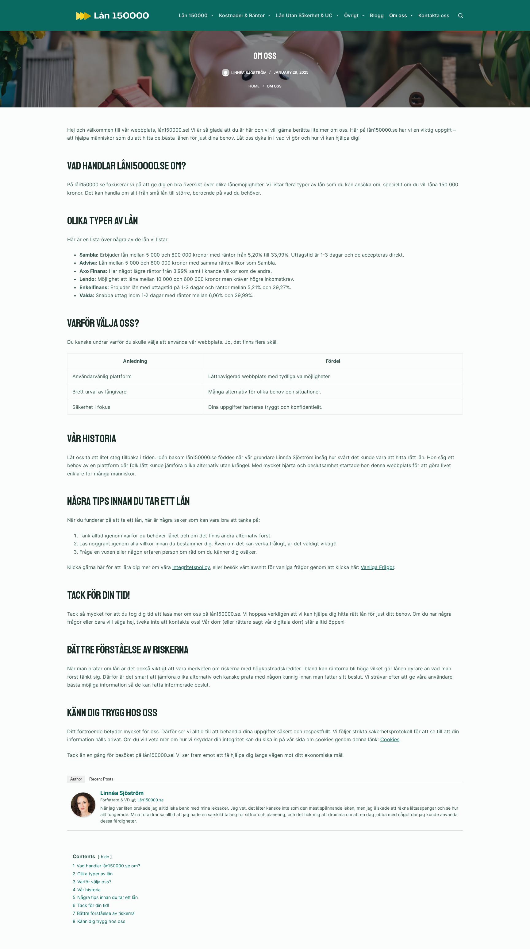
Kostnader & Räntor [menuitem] (242, 15)
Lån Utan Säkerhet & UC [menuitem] (304, 15)
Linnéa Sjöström (122, 793)
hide (105, 856)
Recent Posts (101, 779)
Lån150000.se (150, 799)
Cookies (389, 739)
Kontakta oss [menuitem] (433, 15)
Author (76, 779)
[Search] (460, 15)
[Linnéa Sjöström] (83, 804)
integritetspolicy (191, 567)
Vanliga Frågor (377, 567)
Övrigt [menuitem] (351, 15)
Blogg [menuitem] (377, 15)
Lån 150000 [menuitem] (193, 15)
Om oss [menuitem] (398, 15)
